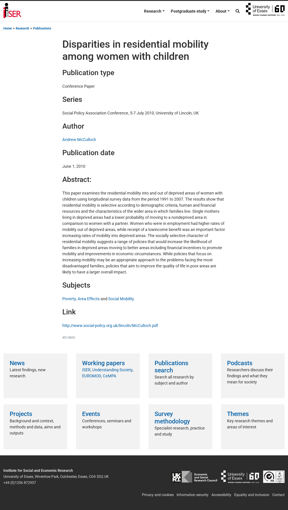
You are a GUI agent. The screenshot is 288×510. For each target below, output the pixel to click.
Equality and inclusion (251, 495)
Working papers (103, 363)
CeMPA (109, 376)
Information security (193, 495)
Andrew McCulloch (79, 139)
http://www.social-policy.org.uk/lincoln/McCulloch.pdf (110, 325)
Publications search (171, 367)
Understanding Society (112, 369)
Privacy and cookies (158, 495)
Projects (21, 414)
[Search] (237, 11)
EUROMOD (91, 376)
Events (91, 414)
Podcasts (239, 363)
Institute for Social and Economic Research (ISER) (12, 11)
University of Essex (265, 11)
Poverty (69, 298)
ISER (86, 369)
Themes (238, 414)
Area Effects (89, 298)
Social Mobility (121, 298)
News (17, 363)
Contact (278, 495)
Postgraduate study (188, 11)
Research (152, 11)
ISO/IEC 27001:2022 (274, 476)
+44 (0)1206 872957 (19, 483)
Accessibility (221, 495)
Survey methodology (172, 417)
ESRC (194, 476)
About (221, 11)
